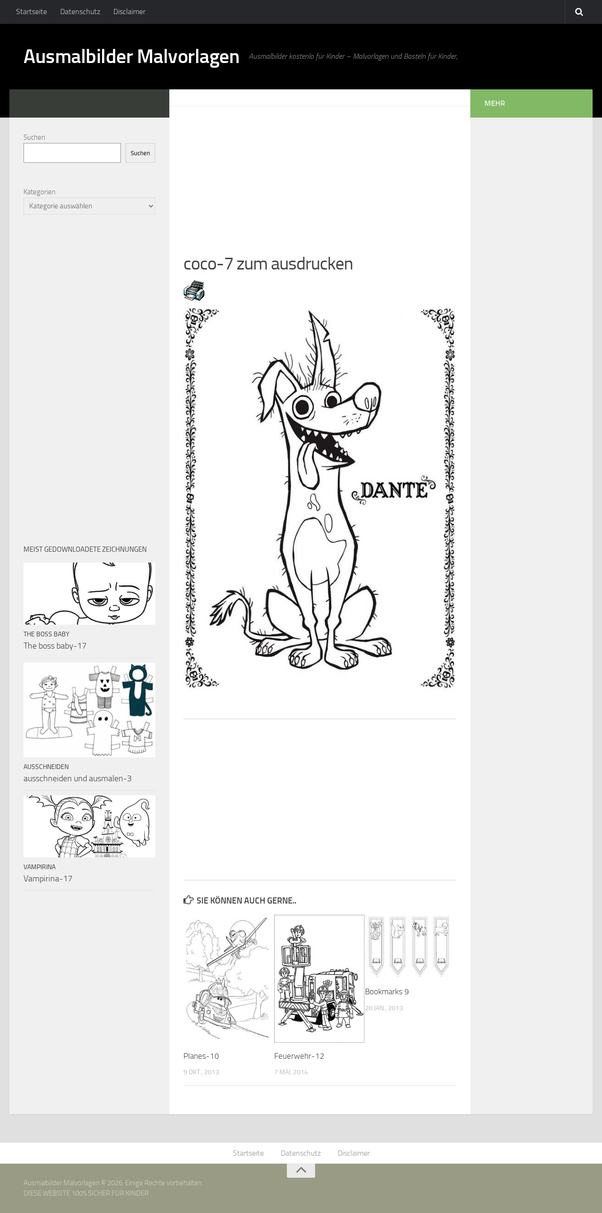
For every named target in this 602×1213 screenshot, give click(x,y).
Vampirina (39, 867)
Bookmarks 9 (387, 991)
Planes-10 (201, 1056)
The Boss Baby (47, 634)
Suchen (34, 137)
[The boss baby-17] (89, 594)
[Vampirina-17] (89, 826)
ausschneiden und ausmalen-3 (78, 778)
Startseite (31, 11)
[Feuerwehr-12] (319, 979)
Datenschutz (80, 11)
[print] (194, 298)
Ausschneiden (46, 767)
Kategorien (39, 192)
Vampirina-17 (48, 878)
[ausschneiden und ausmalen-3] (89, 710)
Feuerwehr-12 (299, 1056)
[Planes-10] (228, 979)
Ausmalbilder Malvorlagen (131, 56)
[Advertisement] (319, 172)
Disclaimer (129, 11)
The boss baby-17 (55, 646)
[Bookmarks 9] (410, 947)
